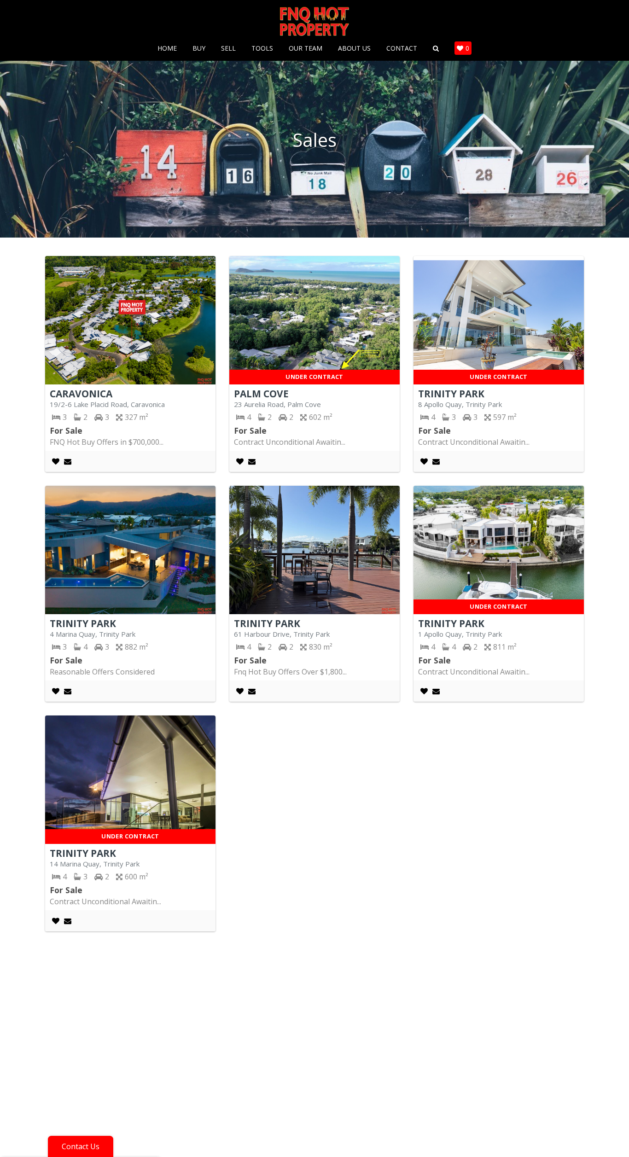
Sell (228, 48)
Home (167, 48)
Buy (198, 48)
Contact (401, 48)
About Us (354, 48)
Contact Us (80, 1146)
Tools (262, 48)
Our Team (305, 48)
